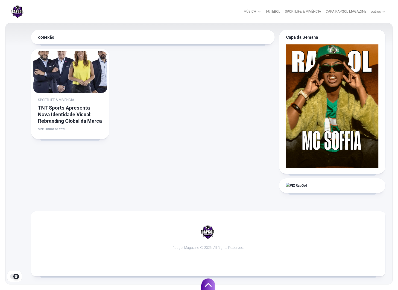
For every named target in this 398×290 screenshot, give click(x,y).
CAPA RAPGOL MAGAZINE (346, 11)
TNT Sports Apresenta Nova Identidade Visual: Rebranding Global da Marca (70, 114)
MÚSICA (250, 11)
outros (376, 11)
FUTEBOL (273, 11)
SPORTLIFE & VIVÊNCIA (303, 11)
